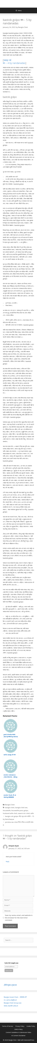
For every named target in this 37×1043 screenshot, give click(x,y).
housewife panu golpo (19, 810)
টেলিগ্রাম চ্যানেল (10, 985)
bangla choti (9, 807)
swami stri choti (24, 813)
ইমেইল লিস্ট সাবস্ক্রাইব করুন (11, 963)
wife (32, 813)
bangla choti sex (21, 807)
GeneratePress (29, 1040)
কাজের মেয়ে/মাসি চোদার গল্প (11, 1006)
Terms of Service (7, 1026)
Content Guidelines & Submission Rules (18, 1032)
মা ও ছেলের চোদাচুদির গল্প (10, 1000)
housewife (7, 810)
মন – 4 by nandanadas (14, 63)
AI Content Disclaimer (18, 1035)
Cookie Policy (31, 1026)
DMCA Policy (18, 1029)
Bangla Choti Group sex (12, 1003)
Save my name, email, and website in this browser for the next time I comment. (18, 917)
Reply (7, 861)
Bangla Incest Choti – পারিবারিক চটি (15, 997)
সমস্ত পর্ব (7, 60)
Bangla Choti (10, 805)
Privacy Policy (19, 1026)
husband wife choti (10, 813)
